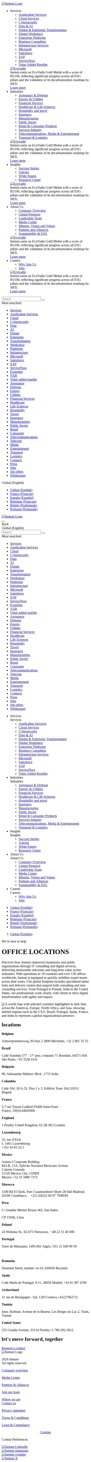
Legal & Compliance (16, 1425)
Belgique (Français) (23, 501)
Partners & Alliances (15, 1385)
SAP (13, 364)
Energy (15, 391)
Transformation (20, 341)
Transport (16, 452)
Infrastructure (19, 352)
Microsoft (16, 356)
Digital (14, 333)
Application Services (24, 314)
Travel (14, 414)
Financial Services (22, 398)
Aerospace (17, 383)
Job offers (16, 471)
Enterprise (17, 337)
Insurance (16, 418)
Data (13, 325)
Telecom (16, 441)
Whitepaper (18, 475)
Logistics (16, 456)
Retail (14, 429)
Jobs (13, 468)
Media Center (11, 1377)
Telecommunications (24, 437)
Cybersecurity (19, 322)
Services (15, 310)
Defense (15, 387)
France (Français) (21, 494)
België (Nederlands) (23, 505)
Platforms (16, 348)
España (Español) (22, 497)
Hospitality (17, 410)
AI (12, 329)
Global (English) (21, 490)
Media (14, 444)
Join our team (11, 1392)
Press (13, 464)
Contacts (16, 460)
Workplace (17, 345)
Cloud (14, 318)
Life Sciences (19, 406)
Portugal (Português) (24, 509)
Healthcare (17, 402)
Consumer (17, 433)
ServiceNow (18, 368)
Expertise (16, 372)
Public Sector (19, 425)
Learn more (18, 87)
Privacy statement (13, 1410)
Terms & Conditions (15, 1418)
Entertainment (19, 448)
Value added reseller (23, 379)
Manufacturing (20, 421)
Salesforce (17, 360)
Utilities (15, 395)
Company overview (15, 1370)
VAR (13, 375)
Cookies (45, 1432)
